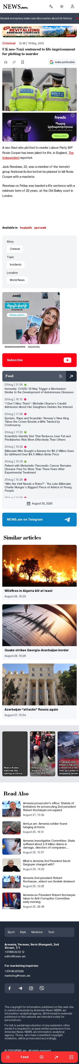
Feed (25, 1057)
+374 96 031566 (14, 971)
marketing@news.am (17, 975)
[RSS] (60, 376)
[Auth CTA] (72, 6)
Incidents (15, 264)
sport (11, 932)
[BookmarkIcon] (22, 62)
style (23, 932)
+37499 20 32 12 (14, 952)
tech (51, 932)
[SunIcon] (62, 6)
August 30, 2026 (42, 503)
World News (17, 280)
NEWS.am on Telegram (25, 519)
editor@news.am (15, 956)
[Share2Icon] (14, 62)
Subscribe (15, 360)
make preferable (65, 62)
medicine (37, 932)
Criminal (9, 43)
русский (40, 227)
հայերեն (26, 227)
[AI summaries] (71, 376)
